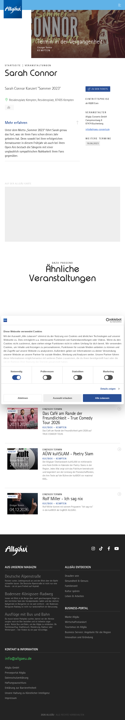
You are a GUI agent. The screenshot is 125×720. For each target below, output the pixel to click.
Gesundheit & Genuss (76, 580)
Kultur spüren (72, 591)
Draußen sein (72, 575)
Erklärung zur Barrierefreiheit (20, 687)
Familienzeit (71, 585)
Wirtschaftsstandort (76, 621)
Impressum (11, 698)
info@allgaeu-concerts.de (97, 129)
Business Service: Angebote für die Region (88, 632)
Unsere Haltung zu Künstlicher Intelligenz (27, 692)
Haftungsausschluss (15, 682)
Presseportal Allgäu (15, 672)
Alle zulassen (102, 398)
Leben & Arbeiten (74, 596)
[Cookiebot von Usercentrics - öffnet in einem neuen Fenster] (108, 320)
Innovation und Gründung (79, 637)
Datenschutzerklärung (16, 677)
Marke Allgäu (72, 616)
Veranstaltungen (38, 65)
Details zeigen (108, 388)
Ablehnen (23, 398)
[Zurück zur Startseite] (62, 9)
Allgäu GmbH (12, 667)
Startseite (13, 65)
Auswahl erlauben (62, 398)
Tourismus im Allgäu (76, 626)
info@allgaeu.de (18, 658)
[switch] (47, 377)
